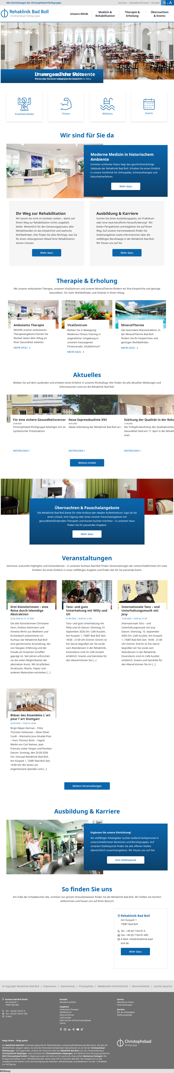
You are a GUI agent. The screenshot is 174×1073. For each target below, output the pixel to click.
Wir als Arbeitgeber (126, 1012)
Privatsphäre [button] (86, 986)
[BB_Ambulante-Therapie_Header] (33, 314)
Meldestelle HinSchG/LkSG (113, 986)
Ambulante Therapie (69, 1009)
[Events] (149, 107)
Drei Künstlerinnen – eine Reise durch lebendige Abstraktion (29, 610)
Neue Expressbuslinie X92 (88, 420)
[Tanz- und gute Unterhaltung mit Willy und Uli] (87, 595)
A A (169, 2)
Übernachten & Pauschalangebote (75, 1020)
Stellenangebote (124, 1015)
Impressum (49, 986)
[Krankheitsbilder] (24, 107)
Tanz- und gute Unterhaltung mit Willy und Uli (86, 610)
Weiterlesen (20, 450)
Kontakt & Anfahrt (68, 1002)
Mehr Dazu (21, 347)
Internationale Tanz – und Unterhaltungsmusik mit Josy (141, 610)
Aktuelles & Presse (125, 1002)
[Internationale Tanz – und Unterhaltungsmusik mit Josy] (142, 595)
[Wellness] (107, 107)
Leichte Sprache (163, 986)
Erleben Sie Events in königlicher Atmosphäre (58, 79)
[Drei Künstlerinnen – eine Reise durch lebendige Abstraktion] (31, 595)
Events (63, 1023)
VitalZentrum (66, 1012)
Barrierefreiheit (141, 986)
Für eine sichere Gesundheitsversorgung (43, 420)
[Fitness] (66, 107)
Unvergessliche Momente (65, 74)
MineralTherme (67, 1015)
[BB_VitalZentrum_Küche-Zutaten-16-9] (87, 314)
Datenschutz (67, 986)
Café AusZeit (65, 1017)
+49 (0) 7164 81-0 (135, 930)
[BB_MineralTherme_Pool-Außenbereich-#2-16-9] (140, 314)
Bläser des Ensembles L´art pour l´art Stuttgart (30, 717)
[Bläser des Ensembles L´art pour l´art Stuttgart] (31, 703)
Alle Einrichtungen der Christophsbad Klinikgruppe (33, 2)
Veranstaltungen (124, 1004)
